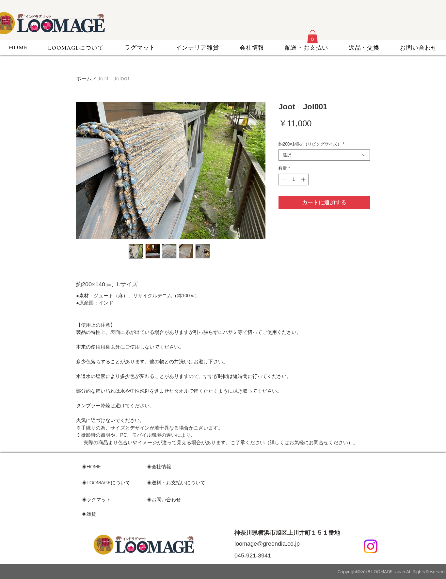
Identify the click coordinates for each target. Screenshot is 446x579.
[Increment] (304, 179)
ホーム (84, 78)
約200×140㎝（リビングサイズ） (311, 144)
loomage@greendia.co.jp (267, 543)
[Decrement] (283, 179)
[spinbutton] (293, 179)
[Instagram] (370, 546)
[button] (312, 36)
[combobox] (324, 155)
